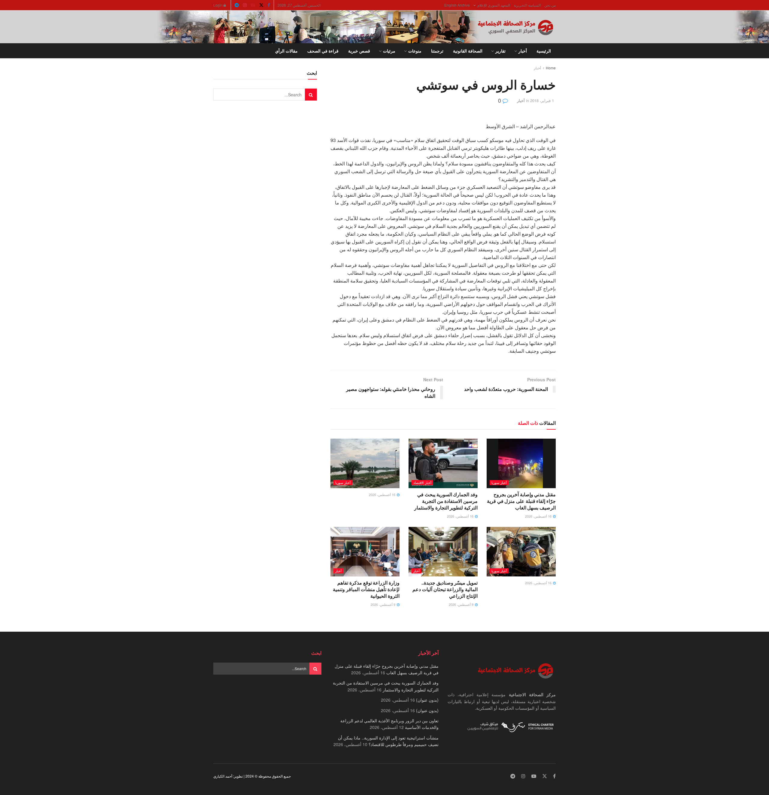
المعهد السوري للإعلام (493, 5)
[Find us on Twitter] (261, 5)
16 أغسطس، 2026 (538, 516)
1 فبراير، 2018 (542, 100)
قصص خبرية (359, 51)
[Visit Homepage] (517, 27)
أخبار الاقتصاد (422, 482)
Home (551, 67)
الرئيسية (543, 51)
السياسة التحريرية (527, 5)
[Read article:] (365, 463)
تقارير (500, 51)
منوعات (414, 51)
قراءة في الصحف (323, 51)
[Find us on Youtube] (253, 5)
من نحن (550, 5)
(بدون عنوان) (427, 700)
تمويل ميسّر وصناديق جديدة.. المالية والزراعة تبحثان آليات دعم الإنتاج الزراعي (445, 589)
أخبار (522, 51)
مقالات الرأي (286, 51)
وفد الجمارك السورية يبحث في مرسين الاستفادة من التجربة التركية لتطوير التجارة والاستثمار (446, 501)
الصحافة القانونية (467, 51)
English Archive (457, 5)
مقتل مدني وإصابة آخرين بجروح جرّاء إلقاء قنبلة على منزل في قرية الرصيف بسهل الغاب (521, 501)
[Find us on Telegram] (237, 5)
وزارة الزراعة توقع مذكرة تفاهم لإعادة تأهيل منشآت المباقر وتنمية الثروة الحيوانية (366, 589)
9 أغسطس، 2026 (461, 604)
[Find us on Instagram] (245, 5)
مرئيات (389, 51)
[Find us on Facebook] (269, 5)
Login (218, 5)
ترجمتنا (437, 51)
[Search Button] (215, 50)
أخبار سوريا (499, 482)
